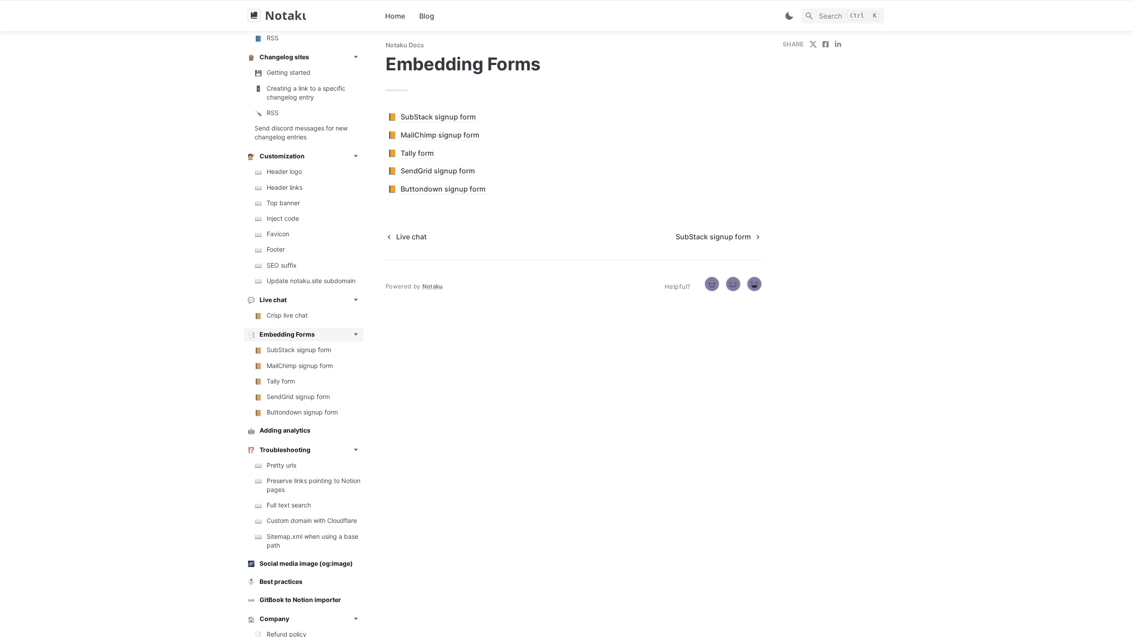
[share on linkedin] (837, 44)
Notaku (432, 286)
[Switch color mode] (789, 15)
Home (395, 16)
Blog (426, 16)
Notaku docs (405, 45)
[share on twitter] (813, 44)
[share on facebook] (825, 44)
